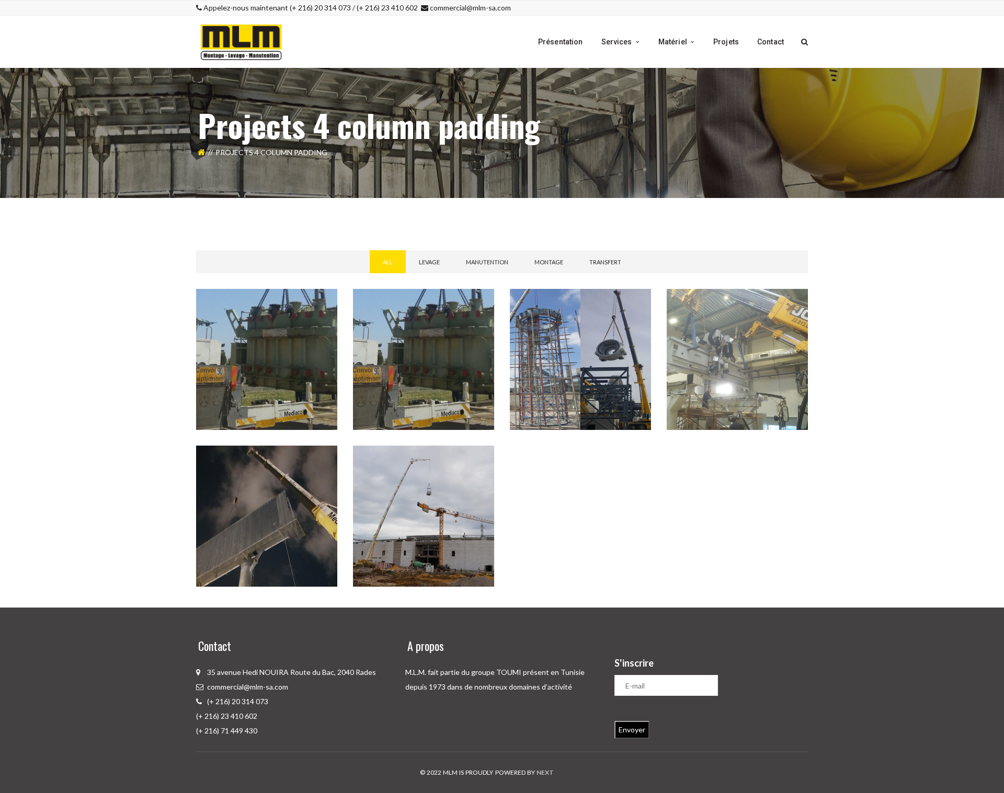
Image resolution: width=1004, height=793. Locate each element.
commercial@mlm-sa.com (470, 7)
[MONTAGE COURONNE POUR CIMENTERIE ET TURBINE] (643, 297)
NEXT (545, 772)
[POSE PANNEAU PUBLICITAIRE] (329, 453)
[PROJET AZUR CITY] (486, 453)
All (388, 262)
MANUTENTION (487, 262)
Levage (429, 262)
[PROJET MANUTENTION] (329, 297)
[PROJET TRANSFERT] (486, 297)
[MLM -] (242, 41)
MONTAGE (548, 262)
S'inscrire (634, 663)
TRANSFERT (605, 262)
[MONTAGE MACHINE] (800, 297)
